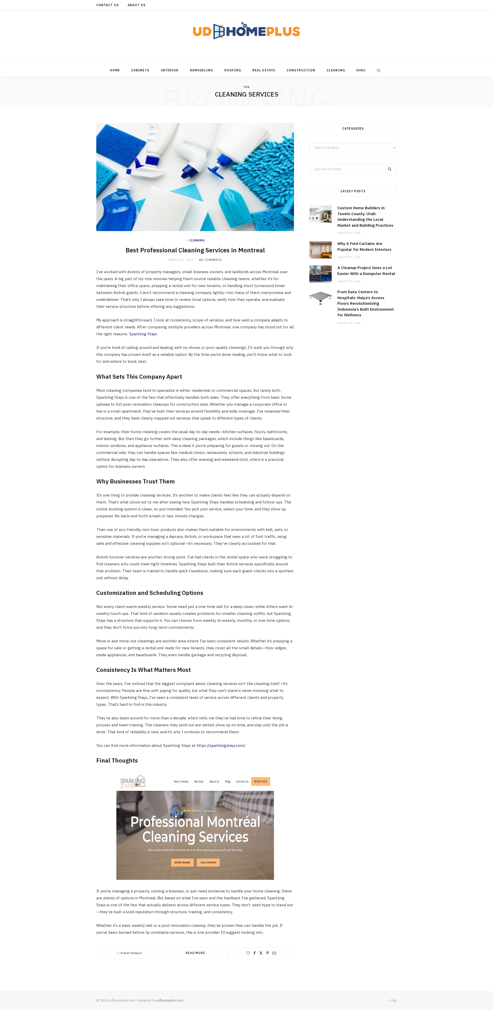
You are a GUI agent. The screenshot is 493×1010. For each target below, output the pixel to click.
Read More (195, 953)
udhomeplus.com (170, 1000)
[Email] (274, 953)
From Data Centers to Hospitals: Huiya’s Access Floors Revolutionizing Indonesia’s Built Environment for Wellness (365, 303)
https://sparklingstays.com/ (220, 745)
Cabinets (140, 70)
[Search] (377, 70)
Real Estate (263, 70)
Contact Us (107, 5)
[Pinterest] (267, 953)
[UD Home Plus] (246, 31)
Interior (170, 70)
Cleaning (336, 70)
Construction (301, 70)
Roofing (232, 70)
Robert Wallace (131, 953)
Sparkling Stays (143, 333)
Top (393, 1000)
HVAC (361, 70)
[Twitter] (261, 953)
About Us (137, 5)
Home (115, 70)
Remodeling (201, 70)
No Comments (210, 260)
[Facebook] (254, 953)
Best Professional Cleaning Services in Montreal (195, 250)
